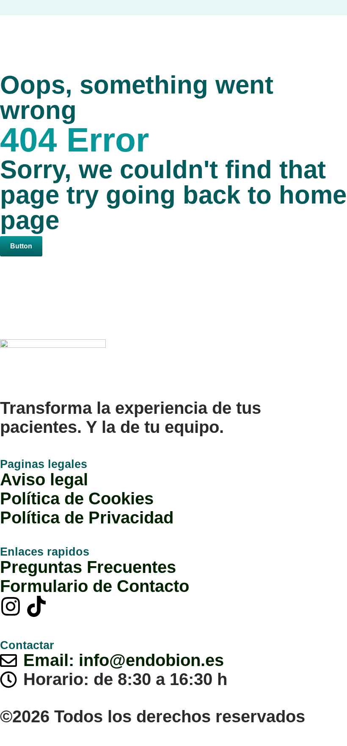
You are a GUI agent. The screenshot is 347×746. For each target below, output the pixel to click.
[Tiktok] (36, 606)
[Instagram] (10, 606)
